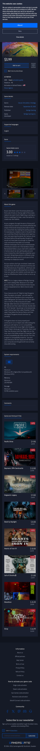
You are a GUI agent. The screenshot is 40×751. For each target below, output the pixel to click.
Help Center (20, 660)
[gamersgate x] (13, 711)
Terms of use (20, 664)
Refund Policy (20, 672)
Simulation (26, 103)
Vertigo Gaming (31, 110)
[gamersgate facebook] (7, 711)
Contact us (20, 675)
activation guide (18, 80)
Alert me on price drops (15, 71)
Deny (20, 31)
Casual (20, 103)
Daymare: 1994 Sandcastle (13, 468)
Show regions (8, 88)
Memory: (7, 378)
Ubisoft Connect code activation (20, 700)
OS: (5, 367)
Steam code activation (20, 689)
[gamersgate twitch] (19, 711)
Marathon (8, 602)
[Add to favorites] (33, 65)
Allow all (20, 25)
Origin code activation (20, 685)
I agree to (11, 730)
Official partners (20, 656)
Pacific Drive (8, 441)
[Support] (30, 711)
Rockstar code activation (20, 697)
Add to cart (16, 65)
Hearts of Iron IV (10, 548)
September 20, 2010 (29, 107)
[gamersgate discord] (25, 711)
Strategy (33, 103)
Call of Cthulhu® (10, 575)
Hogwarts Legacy (10, 495)
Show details (20, 37)
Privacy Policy (20, 668)
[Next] (35, 194)
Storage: (7, 386)
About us (20, 653)
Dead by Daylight (10, 522)
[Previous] (5, 194)
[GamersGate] (20, 744)
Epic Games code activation (20, 693)
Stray (6, 629)
